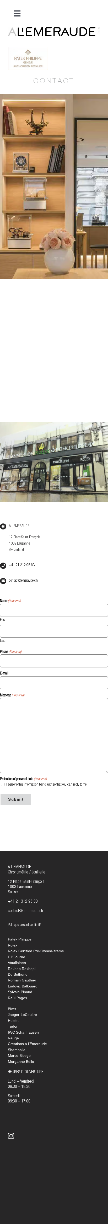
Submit (16, 799)
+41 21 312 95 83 (22, 565)
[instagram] (11, 1136)
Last (2, 641)
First (3, 620)
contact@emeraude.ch (23, 581)
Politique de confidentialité (24, 925)
